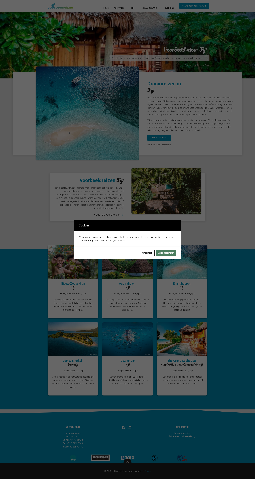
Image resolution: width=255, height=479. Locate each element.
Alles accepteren (166, 253)
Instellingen (146, 253)
